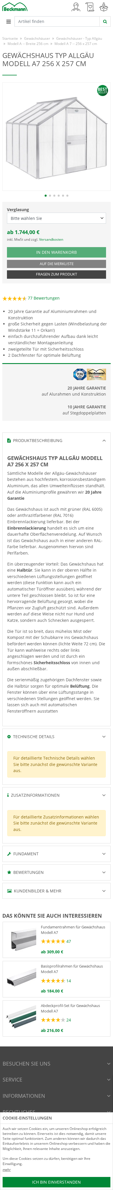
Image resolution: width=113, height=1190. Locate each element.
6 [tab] (67, 196)
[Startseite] (15, 6)
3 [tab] (54, 196)
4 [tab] (59, 196)
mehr (7, 1169)
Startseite (10, 38)
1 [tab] (46, 196)
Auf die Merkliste (57, 263)
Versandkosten (51, 239)
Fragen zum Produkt (56, 274)
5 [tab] (63, 196)
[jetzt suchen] (105, 21)
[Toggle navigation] (8, 21)
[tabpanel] (56, 136)
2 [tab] (50, 196)
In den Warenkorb (57, 252)
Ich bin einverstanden (56, 1182)
